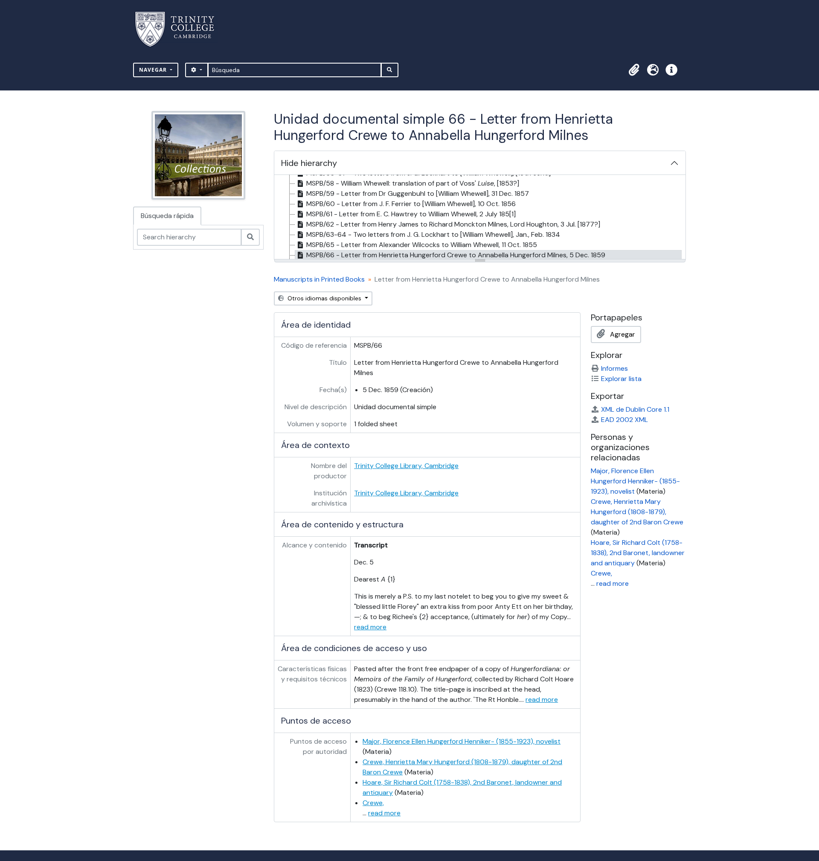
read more (370, 626)
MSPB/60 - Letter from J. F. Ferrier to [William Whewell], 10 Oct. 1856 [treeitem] (411, 203)
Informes (614, 368)
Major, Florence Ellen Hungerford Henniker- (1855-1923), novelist (462, 741)
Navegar (153, 69)
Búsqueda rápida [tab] (167, 215)
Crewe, (373, 802)
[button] (633, 70)
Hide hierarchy (309, 163)
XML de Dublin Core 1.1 (635, 409)
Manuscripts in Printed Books (319, 279)
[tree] (479, 217)
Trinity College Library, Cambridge (406, 465)
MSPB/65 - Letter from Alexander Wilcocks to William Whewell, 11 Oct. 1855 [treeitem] (421, 244)
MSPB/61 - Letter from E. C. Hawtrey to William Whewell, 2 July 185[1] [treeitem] (411, 213)
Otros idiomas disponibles (324, 298)
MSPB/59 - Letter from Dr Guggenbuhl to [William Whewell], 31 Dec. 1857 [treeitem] (417, 193)
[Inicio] (180, 29)
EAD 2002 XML (624, 419)
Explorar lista (621, 378)
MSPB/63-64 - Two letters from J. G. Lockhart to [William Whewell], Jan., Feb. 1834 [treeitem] (433, 234)
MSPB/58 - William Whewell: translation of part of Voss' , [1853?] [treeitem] (412, 183)
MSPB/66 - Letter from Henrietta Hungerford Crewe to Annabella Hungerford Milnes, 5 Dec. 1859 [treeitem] (455, 254)
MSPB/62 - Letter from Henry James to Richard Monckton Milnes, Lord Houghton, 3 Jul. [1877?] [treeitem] (453, 224)
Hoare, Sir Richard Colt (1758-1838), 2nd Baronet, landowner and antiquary (638, 552)
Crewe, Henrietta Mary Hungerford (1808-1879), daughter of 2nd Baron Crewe (637, 511)
